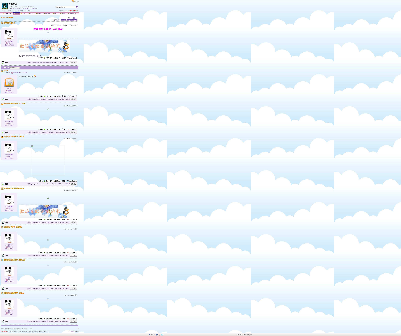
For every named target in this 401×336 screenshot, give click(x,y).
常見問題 (18, 332)
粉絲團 (153, 334)
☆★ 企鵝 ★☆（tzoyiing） (20, 72)
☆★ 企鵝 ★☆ (16, 6)
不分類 (9, 10)
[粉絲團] (149, 334)
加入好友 (11, 45)
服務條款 (24, 332)
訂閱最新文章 (33, 8)
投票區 (32, 13)
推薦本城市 (18, 8)
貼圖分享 (10, 17)
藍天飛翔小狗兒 (30, 6)
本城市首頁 (7, 13)
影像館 (39, 13)
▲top (78, 328)
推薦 (75, 25)
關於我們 (12, 332)
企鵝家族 (13, 4)
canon (9, 88)
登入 (238, 334)
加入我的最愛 (25, 8)
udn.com (77, 331)
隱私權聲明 (39, 332)
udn (2, 10)
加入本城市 (11, 8)
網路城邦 (76, 1)
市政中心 (72, 13)
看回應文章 (56, 20)
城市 (6, 10)
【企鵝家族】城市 (21, 10)
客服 (45, 332)
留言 (6, 45)
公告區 (56, 13)
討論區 (17, 13)
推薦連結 (47, 13)
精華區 (24, 13)
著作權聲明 (32, 332)
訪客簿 (63, 13)
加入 (241, 334)
